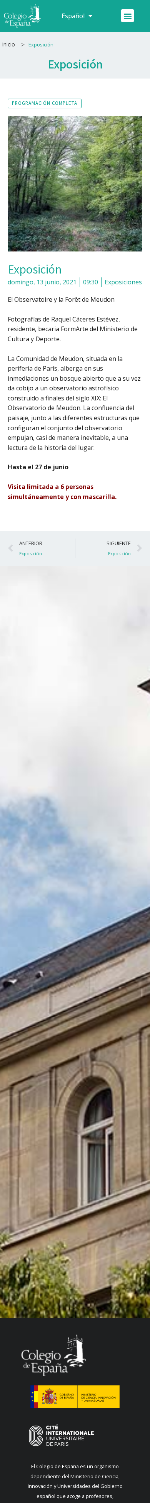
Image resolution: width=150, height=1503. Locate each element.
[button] (127, 15)
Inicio (8, 44)
